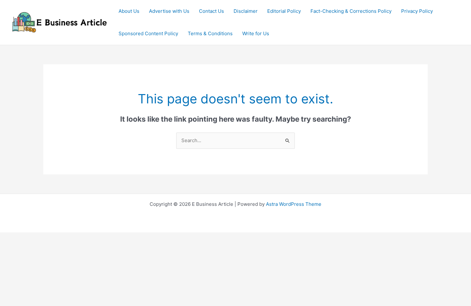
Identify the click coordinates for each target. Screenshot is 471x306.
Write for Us (255, 33)
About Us (129, 11)
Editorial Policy (284, 11)
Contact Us (211, 11)
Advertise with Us (169, 11)
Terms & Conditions (210, 33)
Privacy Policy (417, 11)
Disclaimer (246, 11)
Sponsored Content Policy (148, 33)
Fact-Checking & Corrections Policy (351, 11)
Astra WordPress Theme (293, 204)
